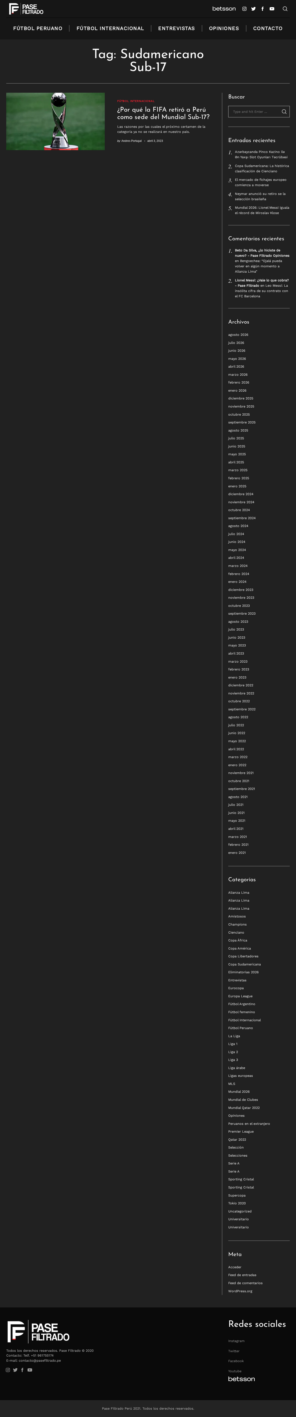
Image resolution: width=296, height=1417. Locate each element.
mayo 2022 (237, 741)
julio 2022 (236, 725)
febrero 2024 (238, 573)
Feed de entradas (242, 1275)
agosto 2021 (238, 797)
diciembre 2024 (240, 494)
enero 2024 (237, 581)
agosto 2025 (238, 430)
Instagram (236, 1341)
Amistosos (237, 916)
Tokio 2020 (237, 1203)
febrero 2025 (238, 478)
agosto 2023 (238, 621)
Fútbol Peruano (37, 28)
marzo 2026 (238, 374)
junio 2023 (236, 637)
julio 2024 (236, 534)
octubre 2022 (239, 701)
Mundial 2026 (239, 1091)
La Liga (234, 1036)
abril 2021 (236, 829)
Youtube (234, 1371)
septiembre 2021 (241, 789)
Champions (237, 924)
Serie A (234, 1163)
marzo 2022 (237, 757)
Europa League (240, 996)
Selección (236, 1147)
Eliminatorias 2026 (243, 972)
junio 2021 (236, 813)
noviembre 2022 (241, 693)
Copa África (237, 940)
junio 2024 (236, 542)
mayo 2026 (237, 358)
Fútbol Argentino (241, 1004)
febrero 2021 (238, 844)
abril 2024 (236, 558)
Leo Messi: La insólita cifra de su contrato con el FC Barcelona (261, 291)
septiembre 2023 (242, 613)
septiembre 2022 (242, 709)
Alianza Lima (238, 892)
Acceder (234, 1267)
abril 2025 (236, 462)
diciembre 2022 (240, 685)
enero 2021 (237, 852)
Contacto (268, 28)
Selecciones (237, 1155)
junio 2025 (236, 446)
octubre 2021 (238, 781)
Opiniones (224, 28)
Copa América (239, 948)
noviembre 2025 (241, 406)
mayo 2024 (237, 550)
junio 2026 (236, 350)
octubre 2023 (239, 605)
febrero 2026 (238, 382)
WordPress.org (240, 1291)
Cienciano (236, 932)
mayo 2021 (236, 820)
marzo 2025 (237, 470)
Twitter (234, 1351)
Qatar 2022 (237, 1139)
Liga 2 (233, 1052)
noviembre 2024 (241, 502)
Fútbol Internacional (110, 28)
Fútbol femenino (241, 1012)
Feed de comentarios (245, 1283)
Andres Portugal (131, 140)
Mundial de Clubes (243, 1099)
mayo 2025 (237, 454)
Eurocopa (236, 988)
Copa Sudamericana (244, 964)
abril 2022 (236, 749)
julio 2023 (236, 629)
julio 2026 (236, 343)
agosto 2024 (238, 526)
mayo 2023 (237, 645)
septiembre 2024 (242, 518)
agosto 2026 (238, 334)
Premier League (241, 1131)
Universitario (238, 1219)
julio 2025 (236, 438)
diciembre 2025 (240, 398)
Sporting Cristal (241, 1179)
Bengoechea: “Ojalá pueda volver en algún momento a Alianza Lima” (258, 266)
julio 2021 (236, 805)
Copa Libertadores (243, 956)
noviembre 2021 (241, 773)
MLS (231, 1084)
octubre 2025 (239, 414)
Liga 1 (232, 1044)
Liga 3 (233, 1060)
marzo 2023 (237, 661)
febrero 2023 (238, 669)
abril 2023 (236, 653)
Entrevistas (176, 28)
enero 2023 (237, 677)
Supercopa (237, 1195)
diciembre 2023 (240, 590)
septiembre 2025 (242, 422)
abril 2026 (236, 366)
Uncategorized (240, 1211)
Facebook (236, 1361)
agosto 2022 (238, 717)
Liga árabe (236, 1068)
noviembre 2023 (241, 597)
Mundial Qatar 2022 (244, 1108)
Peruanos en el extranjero (249, 1123)
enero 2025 (237, 486)
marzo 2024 (238, 566)
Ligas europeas (240, 1076)
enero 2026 (237, 390)
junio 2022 (236, 733)
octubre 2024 (239, 510)
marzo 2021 (237, 837)
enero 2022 (237, 765)
